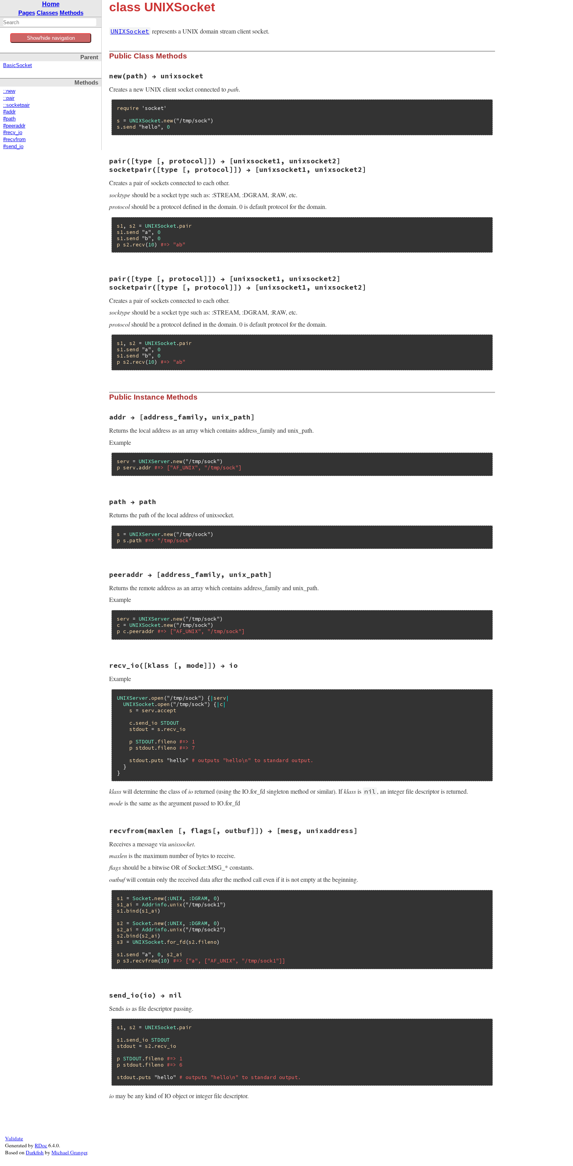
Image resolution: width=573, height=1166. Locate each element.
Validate (14, 1138)
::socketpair (16, 105)
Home (51, 4)
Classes (47, 12)
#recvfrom (14, 139)
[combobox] (49, 22)
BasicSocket (17, 65)
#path (9, 119)
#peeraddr (14, 126)
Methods (71, 12)
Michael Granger (69, 1152)
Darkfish (35, 1152)
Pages (26, 12)
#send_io (13, 146)
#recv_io (12, 132)
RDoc (41, 1145)
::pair (8, 98)
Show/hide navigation (51, 38)
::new (9, 91)
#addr (9, 112)
